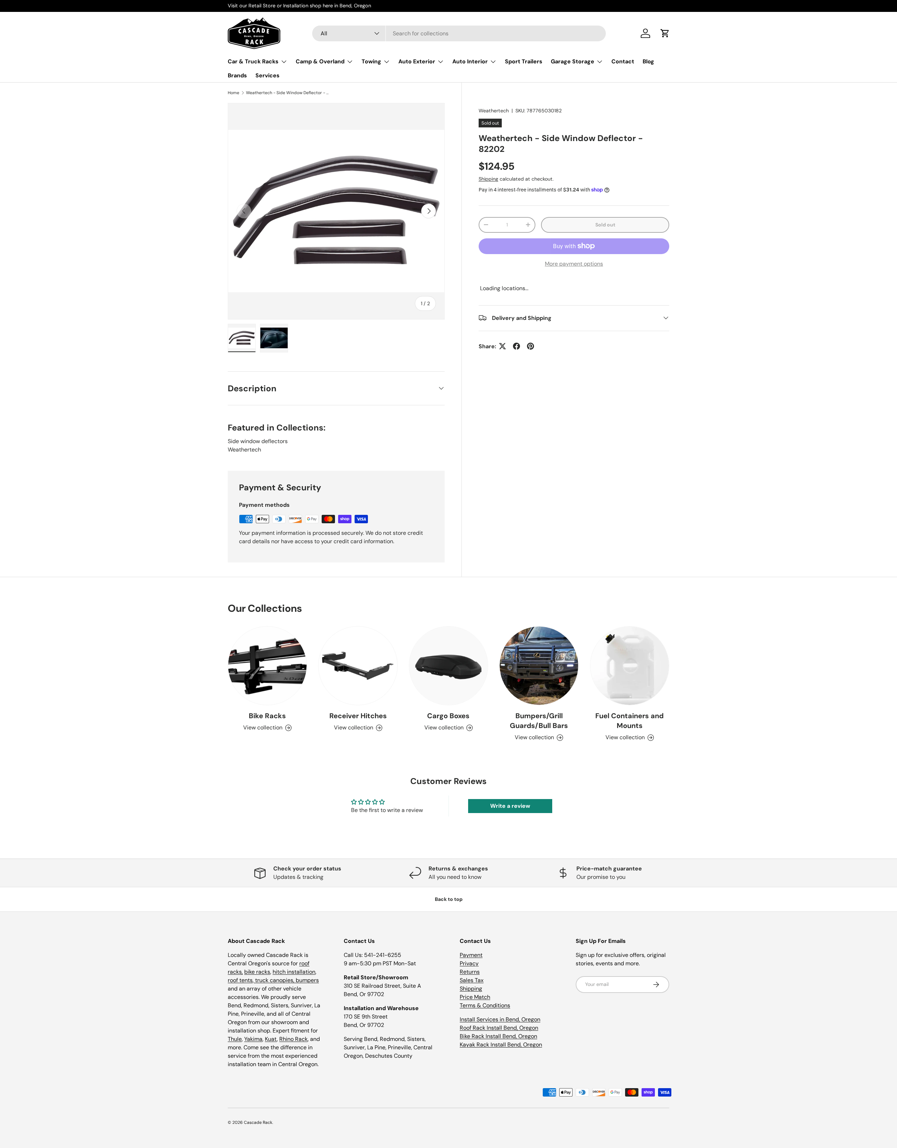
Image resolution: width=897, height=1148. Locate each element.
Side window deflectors (258, 441)
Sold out (605, 224)
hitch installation (294, 971)
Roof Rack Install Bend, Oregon (499, 1027)
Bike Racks (267, 715)
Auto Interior (470, 61)
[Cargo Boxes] (448, 665)
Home (233, 93)
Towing (371, 61)
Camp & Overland (320, 61)
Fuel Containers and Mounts (629, 720)
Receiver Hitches (358, 715)
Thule (235, 1039)
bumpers (307, 980)
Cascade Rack (258, 1122)
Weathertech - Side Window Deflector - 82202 (288, 93)
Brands (237, 75)
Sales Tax (472, 980)
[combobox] (459, 33)
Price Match (475, 997)
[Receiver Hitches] (358, 665)
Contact (622, 61)
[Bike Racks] (267, 665)
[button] (665, 33)
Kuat (271, 1039)
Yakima (253, 1039)
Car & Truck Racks (253, 61)
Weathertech (494, 110)
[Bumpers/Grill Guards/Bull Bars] (539, 665)
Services (267, 75)
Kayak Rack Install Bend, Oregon (501, 1044)
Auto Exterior (416, 61)
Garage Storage (572, 61)
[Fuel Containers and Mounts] (629, 665)
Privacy (469, 963)
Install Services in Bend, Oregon (500, 1019)
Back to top (449, 899)
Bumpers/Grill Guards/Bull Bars (539, 720)
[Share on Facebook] (516, 346)
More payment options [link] (574, 263)
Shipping (488, 178)
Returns (470, 971)
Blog (648, 61)
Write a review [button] (510, 806)
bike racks (257, 971)
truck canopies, (275, 980)
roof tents (240, 980)
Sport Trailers (523, 61)
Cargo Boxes (448, 715)
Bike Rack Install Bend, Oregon (498, 1036)
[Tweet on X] (502, 346)
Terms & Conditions (485, 1005)
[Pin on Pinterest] (530, 346)
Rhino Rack (293, 1039)
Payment (471, 955)
